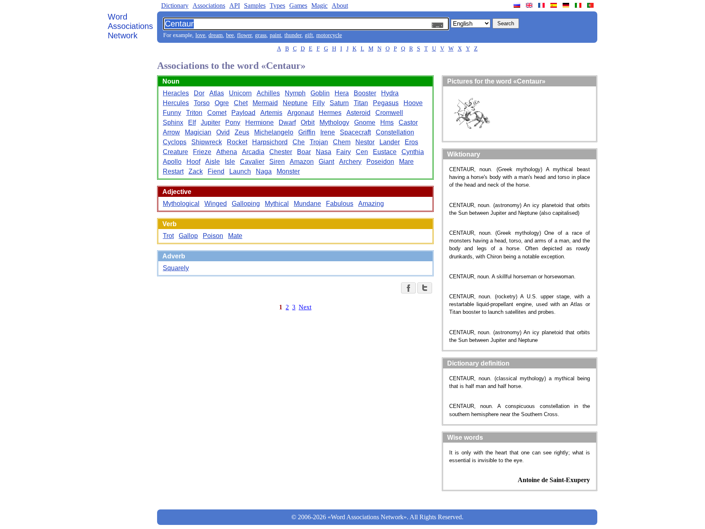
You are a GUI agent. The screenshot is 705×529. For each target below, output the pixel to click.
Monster (288, 171)
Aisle (212, 161)
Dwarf (287, 122)
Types (277, 5)
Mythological (181, 203)
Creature (175, 151)
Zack (195, 171)
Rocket (237, 142)
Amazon (302, 161)
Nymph (295, 93)
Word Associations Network (130, 26)
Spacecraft (355, 132)
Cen (362, 151)
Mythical (277, 203)
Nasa (323, 151)
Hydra (390, 93)
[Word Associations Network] (530, 5)
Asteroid (358, 112)
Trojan (319, 142)
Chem (341, 142)
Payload (243, 112)
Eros (411, 142)
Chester (280, 151)
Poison (213, 235)
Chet (241, 102)
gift (309, 35)
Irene (327, 132)
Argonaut (300, 112)
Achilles (268, 93)
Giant (326, 161)
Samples (255, 5)
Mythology (334, 122)
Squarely (176, 267)
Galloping (246, 203)
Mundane (307, 203)
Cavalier (252, 161)
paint (275, 35)
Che (299, 142)
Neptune (295, 102)
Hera (342, 93)
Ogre (222, 102)
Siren (277, 161)
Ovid (223, 132)
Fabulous (339, 203)
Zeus (242, 132)
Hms (387, 122)
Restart (173, 171)
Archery (350, 161)
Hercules (176, 102)
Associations (209, 5)
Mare (406, 161)
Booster (365, 93)
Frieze (202, 151)
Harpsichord (270, 142)
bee (230, 35)
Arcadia (253, 151)
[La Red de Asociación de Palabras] (554, 5)
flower (244, 35)
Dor (199, 93)
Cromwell (389, 112)
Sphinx (173, 122)
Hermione (259, 122)
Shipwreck (206, 142)
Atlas (216, 93)
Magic (319, 5)
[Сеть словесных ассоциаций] (518, 5)
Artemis (271, 112)
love (200, 35)
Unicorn (240, 93)
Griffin (306, 132)
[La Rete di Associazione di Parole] (579, 5)
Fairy (343, 151)
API (234, 5)
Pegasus (386, 102)
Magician (198, 132)
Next (305, 307)
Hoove (413, 102)
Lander (389, 142)
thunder (293, 35)
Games (298, 5)
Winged (215, 203)
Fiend (216, 171)
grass (260, 35)
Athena (226, 151)
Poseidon (380, 161)
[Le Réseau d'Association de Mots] (542, 5)
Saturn (339, 102)
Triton (194, 112)
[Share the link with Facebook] (408, 287)
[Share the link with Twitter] (424, 287)
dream (215, 35)
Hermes (330, 112)
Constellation (395, 132)
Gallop (188, 235)
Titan (361, 102)
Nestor (365, 142)
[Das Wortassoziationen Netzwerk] (567, 5)
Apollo (172, 161)
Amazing (371, 203)
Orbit (308, 122)
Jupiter (210, 122)
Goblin (320, 93)
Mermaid (265, 102)
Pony (232, 122)
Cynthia (412, 151)
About (340, 5)
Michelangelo (273, 132)
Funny (172, 112)
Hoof (193, 161)
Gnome (364, 122)
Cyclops (174, 142)
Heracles (176, 93)
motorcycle (329, 35)
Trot (168, 235)
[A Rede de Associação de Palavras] (591, 5)
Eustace (385, 151)
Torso (202, 102)
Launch (240, 171)
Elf (192, 122)
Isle (230, 161)
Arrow (171, 132)
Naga (264, 171)
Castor (408, 122)
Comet (216, 112)
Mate (235, 235)
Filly (319, 102)
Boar (304, 151)
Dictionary (174, 5)
